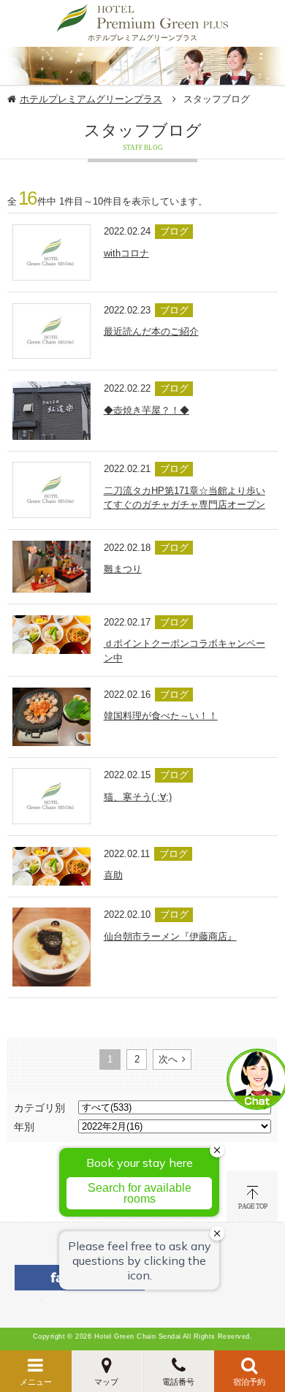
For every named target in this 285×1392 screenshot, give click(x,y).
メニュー (36, 1381)
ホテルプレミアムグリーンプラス (91, 99)
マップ (106, 1381)
